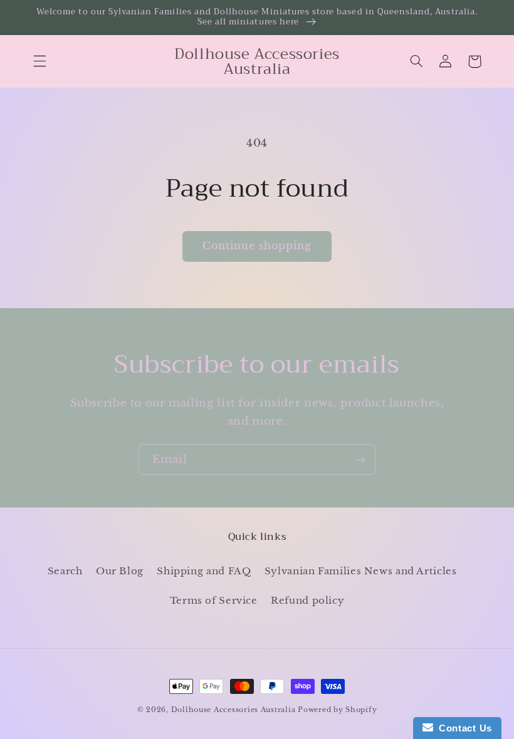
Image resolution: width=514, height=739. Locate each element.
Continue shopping (257, 246)
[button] (39, 61)
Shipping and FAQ (204, 571)
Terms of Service (214, 600)
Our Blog (120, 571)
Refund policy (307, 600)
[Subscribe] (360, 459)
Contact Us (462, 728)
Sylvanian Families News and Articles (361, 571)
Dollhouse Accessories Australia (234, 710)
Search (65, 571)
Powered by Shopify (337, 710)
